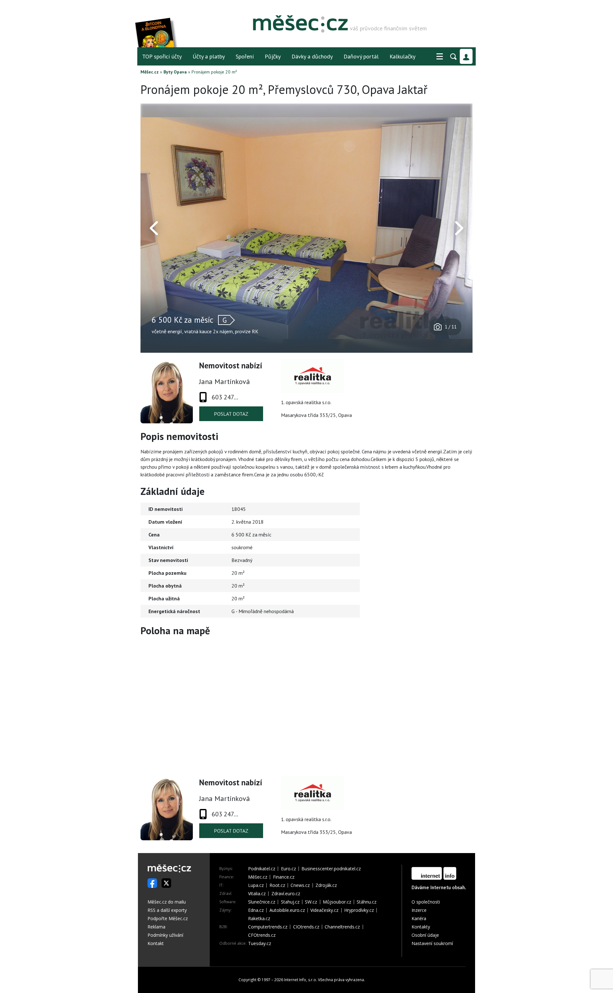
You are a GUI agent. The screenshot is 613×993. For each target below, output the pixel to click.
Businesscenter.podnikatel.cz (331, 868)
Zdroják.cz (326, 885)
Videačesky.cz (324, 910)
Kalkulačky (402, 56)
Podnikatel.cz (261, 868)
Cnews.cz (300, 885)
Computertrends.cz (267, 927)
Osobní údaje (425, 935)
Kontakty (421, 927)
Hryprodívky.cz (359, 910)
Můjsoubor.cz (337, 902)
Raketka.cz (259, 918)
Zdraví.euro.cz (285, 893)
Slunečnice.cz (261, 902)
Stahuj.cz (290, 902)
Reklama (156, 927)
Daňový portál (361, 56)
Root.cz (277, 885)
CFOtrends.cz (262, 935)
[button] (439, 56)
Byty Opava (175, 72)
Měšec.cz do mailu (167, 902)
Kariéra (419, 918)
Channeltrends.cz (342, 927)
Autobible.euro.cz (287, 910)
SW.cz (311, 902)
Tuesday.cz (259, 943)
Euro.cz (288, 868)
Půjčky (273, 56)
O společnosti (426, 902)
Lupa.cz (256, 885)
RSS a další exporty (167, 910)
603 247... (225, 397)
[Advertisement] (433, 540)
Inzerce (419, 910)
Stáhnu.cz (366, 902)
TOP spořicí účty (162, 56)
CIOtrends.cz (306, 927)
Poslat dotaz (231, 414)
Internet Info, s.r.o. (300, 979)
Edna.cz (256, 910)
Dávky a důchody (312, 56)
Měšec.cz (149, 72)
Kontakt (156, 943)
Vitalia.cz (257, 893)
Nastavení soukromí (432, 943)
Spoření (245, 56)
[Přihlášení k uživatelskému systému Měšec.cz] (466, 56)
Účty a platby (209, 56)
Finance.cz (283, 877)
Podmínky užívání (165, 935)
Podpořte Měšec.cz (168, 918)
